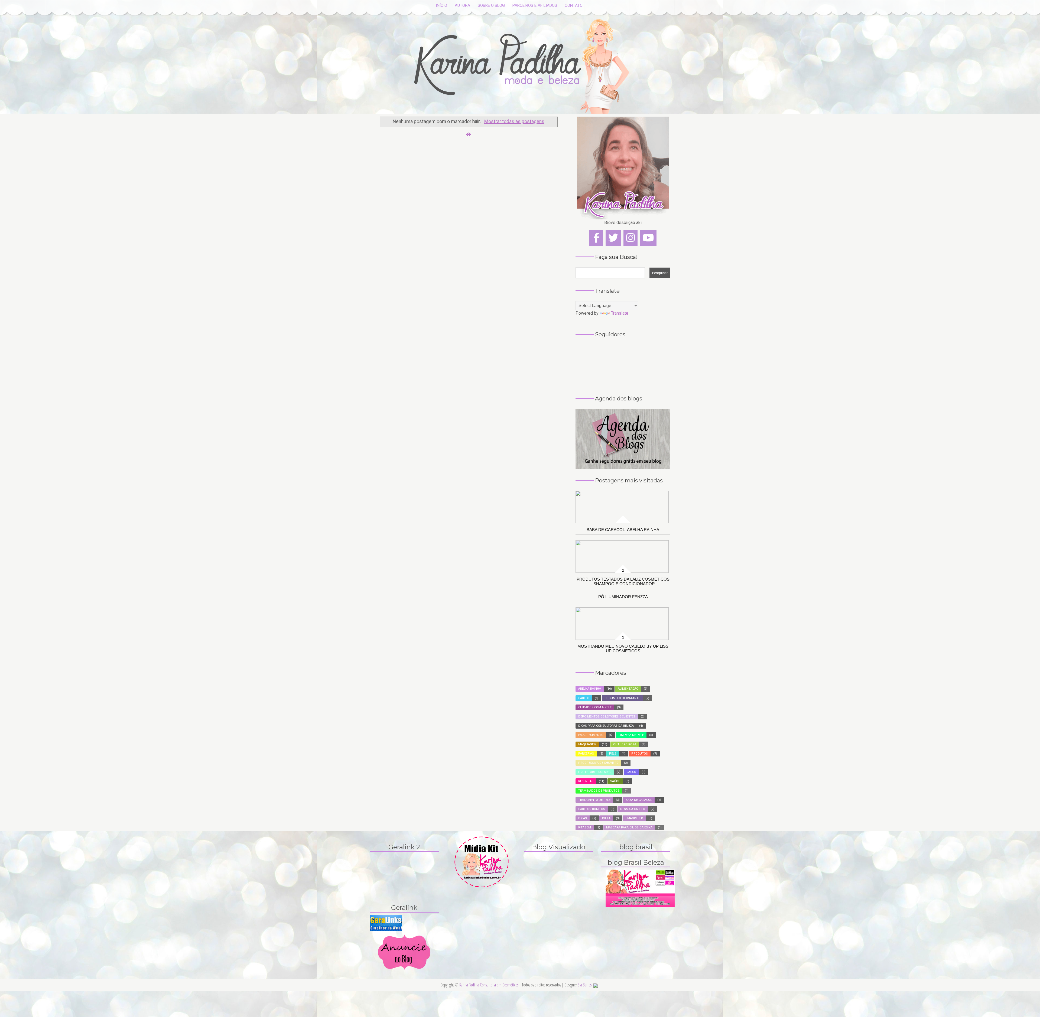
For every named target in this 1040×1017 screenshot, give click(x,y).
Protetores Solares (594, 772)
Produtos (639, 753)
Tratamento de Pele (594, 800)
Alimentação (628, 688)
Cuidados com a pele (595, 707)
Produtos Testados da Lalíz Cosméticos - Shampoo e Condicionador (623, 581)
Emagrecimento (590, 735)
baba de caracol (639, 800)
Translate (619, 313)
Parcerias (586, 753)
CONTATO (574, 5)
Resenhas (585, 781)
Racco (631, 772)
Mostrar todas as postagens (514, 121)
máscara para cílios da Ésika (629, 827)
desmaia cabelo (632, 809)
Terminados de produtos (598, 790)
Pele (612, 753)
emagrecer (634, 818)
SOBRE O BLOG (491, 5)
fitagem (584, 827)
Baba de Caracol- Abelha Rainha (623, 529)
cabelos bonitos (591, 809)
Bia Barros (585, 985)
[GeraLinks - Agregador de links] (386, 922)
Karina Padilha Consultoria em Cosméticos (489, 985)
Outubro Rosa (624, 744)
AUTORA (462, 5)
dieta (606, 818)
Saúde (615, 781)
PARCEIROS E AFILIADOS (534, 5)
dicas (582, 818)
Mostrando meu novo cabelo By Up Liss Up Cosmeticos (622, 648)
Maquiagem (587, 744)
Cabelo (583, 698)
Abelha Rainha (589, 688)
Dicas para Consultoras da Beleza (606, 726)
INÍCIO (441, 5)
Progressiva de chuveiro (598, 763)
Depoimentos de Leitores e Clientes (606, 716)
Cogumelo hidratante (622, 698)
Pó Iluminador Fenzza (623, 596)
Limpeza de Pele (631, 735)
